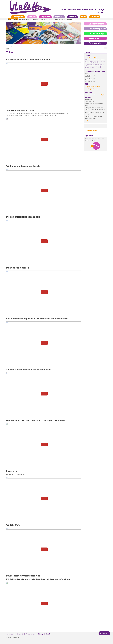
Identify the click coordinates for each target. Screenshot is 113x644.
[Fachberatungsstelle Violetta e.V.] (29, 8)
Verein (83, 17)
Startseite (7, 17)
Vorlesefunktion (92, 130)
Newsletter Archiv (24, 19)
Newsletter (94, 38)
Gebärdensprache (97, 28)
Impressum (9, 634)
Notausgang (104, 633)
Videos (49, 19)
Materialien (95, 17)
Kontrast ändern (79, 49)
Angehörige (59, 17)
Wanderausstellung (59, 19)
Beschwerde (95, 43)
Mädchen (32, 17)
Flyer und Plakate (12, 19)
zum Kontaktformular (93, 90)
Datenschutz (19, 634)
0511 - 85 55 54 (92, 57)
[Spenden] (95, 146)
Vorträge (42, 19)
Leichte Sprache (96, 23)
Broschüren (35, 19)
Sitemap (40, 634)
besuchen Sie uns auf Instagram (96, 95)
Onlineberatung (96, 33)
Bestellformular (71, 19)
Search (106, 48)
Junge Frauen (45, 17)
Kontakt (48, 634)
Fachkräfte (72, 17)
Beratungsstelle (17, 17)
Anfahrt (89, 121)
